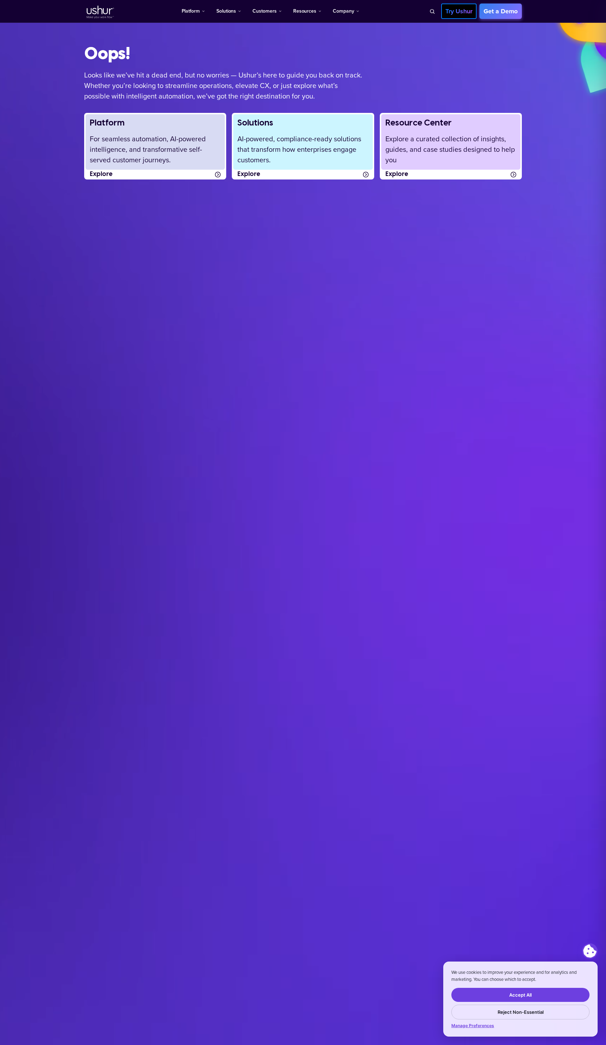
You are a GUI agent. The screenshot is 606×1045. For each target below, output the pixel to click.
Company (343, 11)
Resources (304, 11)
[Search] (432, 11)
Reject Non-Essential (521, 1012)
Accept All (520, 995)
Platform (191, 11)
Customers (264, 11)
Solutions (226, 11)
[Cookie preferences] (590, 951)
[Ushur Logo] (99, 11)
